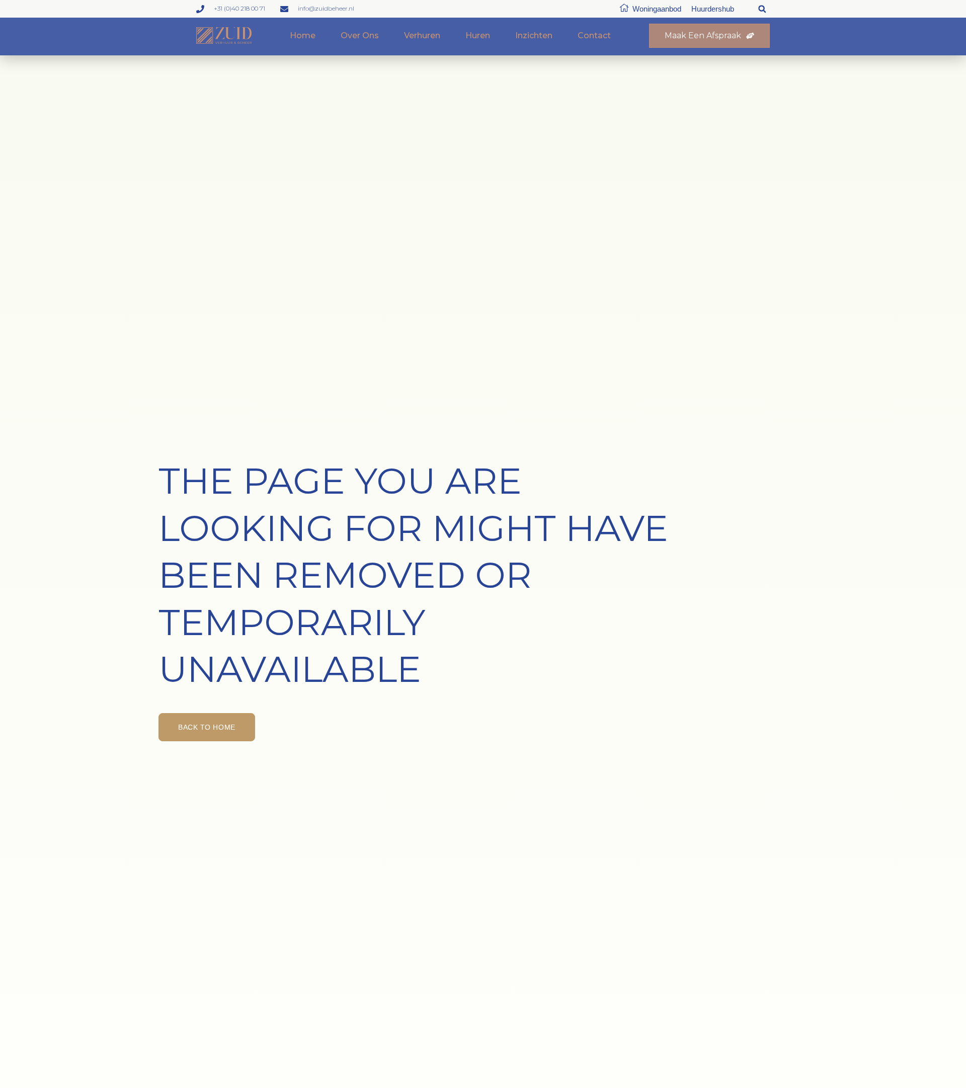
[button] (762, 9)
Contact (594, 35)
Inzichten (533, 35)
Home (302, 35)
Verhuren (422, 35)
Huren (477, 35)
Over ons (360, 35)
